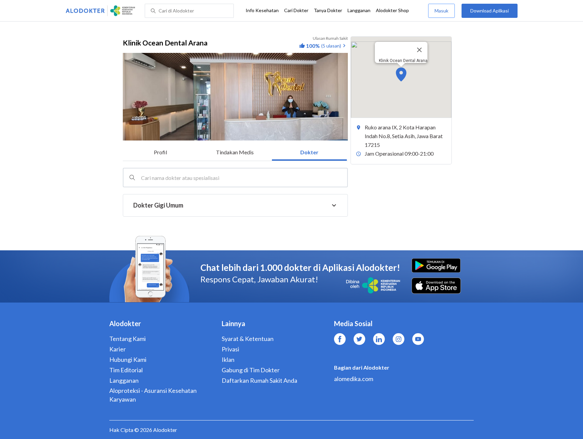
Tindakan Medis (235, 152)
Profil (160, 152)
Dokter (309, 152)
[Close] (419, 50)
